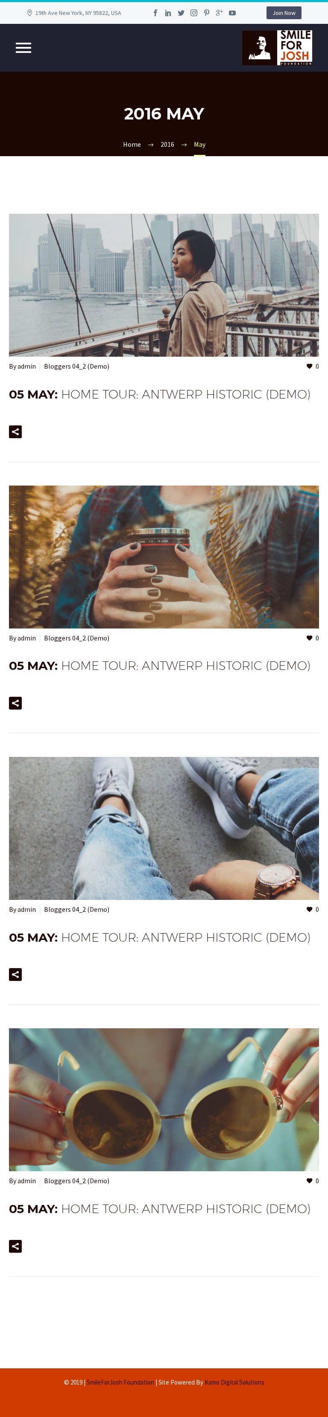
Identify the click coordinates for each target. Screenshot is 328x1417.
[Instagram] (193, 12)
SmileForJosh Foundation (120, 1382)
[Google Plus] (219, 12)
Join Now (284, 13)
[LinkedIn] (168, 12)
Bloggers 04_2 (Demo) (76, 366)
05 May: (159, 394)
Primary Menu (23, 47)
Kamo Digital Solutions (234, 1382)
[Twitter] (181, 12)
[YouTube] (232, 12)
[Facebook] (155, 12)
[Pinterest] (206, 12)
